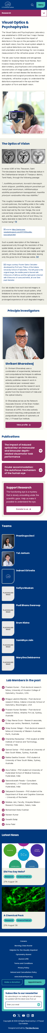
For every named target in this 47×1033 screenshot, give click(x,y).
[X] (19, 1015)
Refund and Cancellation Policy (23, 972)
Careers (23, 941)
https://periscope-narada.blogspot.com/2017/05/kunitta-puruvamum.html (18, 232)
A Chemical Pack (14, 915)
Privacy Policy (23, 968)
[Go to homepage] (8, 5)
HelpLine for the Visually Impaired (23, 950)
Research (9, 877)
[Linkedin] (32, 1015)
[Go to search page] (32, 4)
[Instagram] (28, 1015)
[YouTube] (23, 1015)
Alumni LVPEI (23, 959)
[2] (37, 257)
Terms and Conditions (23, 963)
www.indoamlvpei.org (23, 976)
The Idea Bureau (32, 1028)
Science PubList (24, 877)
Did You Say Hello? (14, 871)
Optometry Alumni (23, 954)
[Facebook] (14, 1015)
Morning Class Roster (23, 946)
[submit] (38, 1004)
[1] (16, 222)
